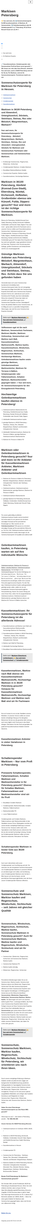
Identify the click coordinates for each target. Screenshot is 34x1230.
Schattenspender (8, 101)
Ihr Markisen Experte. (10, 56)
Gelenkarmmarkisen (9, 95)
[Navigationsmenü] (30, 1)
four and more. (8, 53)
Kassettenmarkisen (9, 104)
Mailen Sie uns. (6, 1213)
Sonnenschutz (7, 98)
